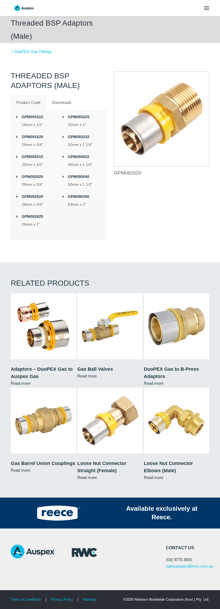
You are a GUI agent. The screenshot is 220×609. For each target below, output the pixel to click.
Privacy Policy (62, 599)
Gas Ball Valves (95, 369)
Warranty (90, 599)
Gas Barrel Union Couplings (43, 463)
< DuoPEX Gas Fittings (31, 51)
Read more (20, 383)
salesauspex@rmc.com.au (189, 566)
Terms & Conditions (26, 599)
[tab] (28, 102)
